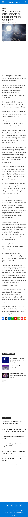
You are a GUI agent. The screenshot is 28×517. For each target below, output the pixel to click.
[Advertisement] (14, 58)
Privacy (17, 510)
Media (6, 512)
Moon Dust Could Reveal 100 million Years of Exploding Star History (18, 375)
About (4, 510)
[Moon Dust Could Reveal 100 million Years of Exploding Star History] (5, 375)
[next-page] (5, 381)
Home (3, 6)
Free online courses (18, 512)
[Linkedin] (11, 505)
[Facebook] (7, 505)
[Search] (26, 2)
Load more (13, 464)
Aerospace (8, 6)
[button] (2, 2)
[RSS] (16, 505)
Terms (12, 510)
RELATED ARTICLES (8, 354)
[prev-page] (3, 381)
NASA (4, 22)
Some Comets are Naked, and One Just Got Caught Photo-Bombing (17, 360)
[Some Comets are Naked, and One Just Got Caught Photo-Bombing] (5, 360)
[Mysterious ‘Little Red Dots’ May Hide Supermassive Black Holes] (5, 367)
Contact (11, 512)
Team (8, 510)
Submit (21, 510)
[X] (20, 505)
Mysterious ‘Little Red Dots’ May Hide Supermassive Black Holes (17, 367)
